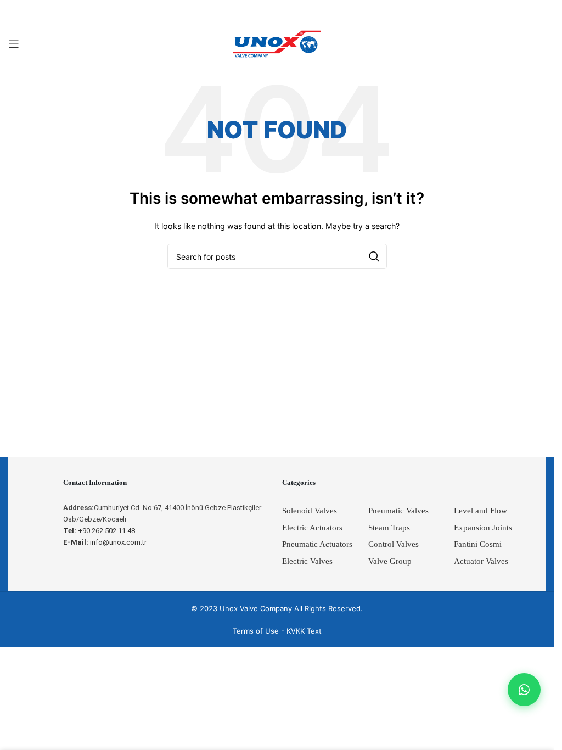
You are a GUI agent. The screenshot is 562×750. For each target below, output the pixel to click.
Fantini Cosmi (478, 544)
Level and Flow (480, 510)
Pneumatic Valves (398, 510)
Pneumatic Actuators (317, 544)
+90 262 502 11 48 (99, 531)
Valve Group (390, 561)
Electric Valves (307, 561)
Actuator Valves (481, 561)
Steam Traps (389, 527)
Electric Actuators (312, 527)
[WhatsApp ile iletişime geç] (524, 689)
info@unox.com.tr (105, 542)
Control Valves (393, 544)
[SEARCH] (374, 256)
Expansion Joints (483, 527)
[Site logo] (277, 43)
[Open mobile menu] (14, 44)
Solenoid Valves (309, 510)
